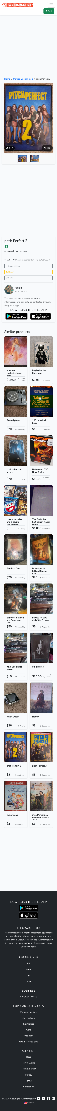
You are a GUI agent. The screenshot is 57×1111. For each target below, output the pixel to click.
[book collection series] (15, 450)
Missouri (19, 260)
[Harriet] (41, 698)
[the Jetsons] (15, 796)
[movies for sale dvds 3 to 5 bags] (41, 598)
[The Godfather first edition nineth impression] (41, 500)
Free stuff (28, 1035)
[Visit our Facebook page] (48, 1099)
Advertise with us (28, 996)
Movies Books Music (23, 78)
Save (10, 277)
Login (28, 975)
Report (11, 272)
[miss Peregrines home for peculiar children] (41, 796)
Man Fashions (28, 1017)
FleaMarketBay (28, 1098)
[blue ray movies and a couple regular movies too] (15, 500)
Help (28, 1056)
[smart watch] (15, 698)
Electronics (28, 1023)
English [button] (30, 1102)
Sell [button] (50, 11)
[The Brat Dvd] (15, 549)
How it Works (28, 1062)
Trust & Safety (28, 1068)
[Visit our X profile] (44, 1099)
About (28, 969)
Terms (29, 1080)
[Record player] (15, 401)
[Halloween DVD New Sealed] (41, 450)
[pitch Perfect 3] (41, 747)
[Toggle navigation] (51, 5)
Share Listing (14, 266)
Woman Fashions (28, 1011)
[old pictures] (41, 648)
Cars (28, 1029)
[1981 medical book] (41, 401)
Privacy (28, 1074)
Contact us (28, 1086)
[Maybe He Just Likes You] (41, 351)
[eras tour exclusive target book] (15, 351)
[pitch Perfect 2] (15, 747)
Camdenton (29, 260)
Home (7, 78)
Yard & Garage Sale (28, 1041)
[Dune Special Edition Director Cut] (41, 549)
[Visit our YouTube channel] (38, 1099)
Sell (28, 963)
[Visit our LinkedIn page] (53, 1099)
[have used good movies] (15, 648)
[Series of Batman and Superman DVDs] (15, 598)
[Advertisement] (28, 46)
